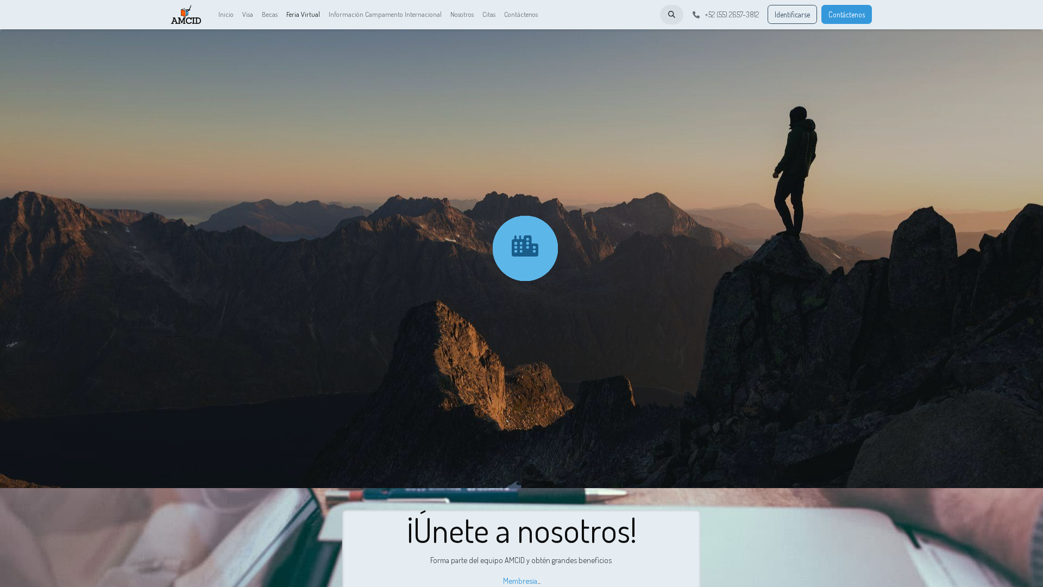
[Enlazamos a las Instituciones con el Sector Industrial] (525, 246)
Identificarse (792, 14)
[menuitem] (226, 14)
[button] (671, 14)
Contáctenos (846, 14)
